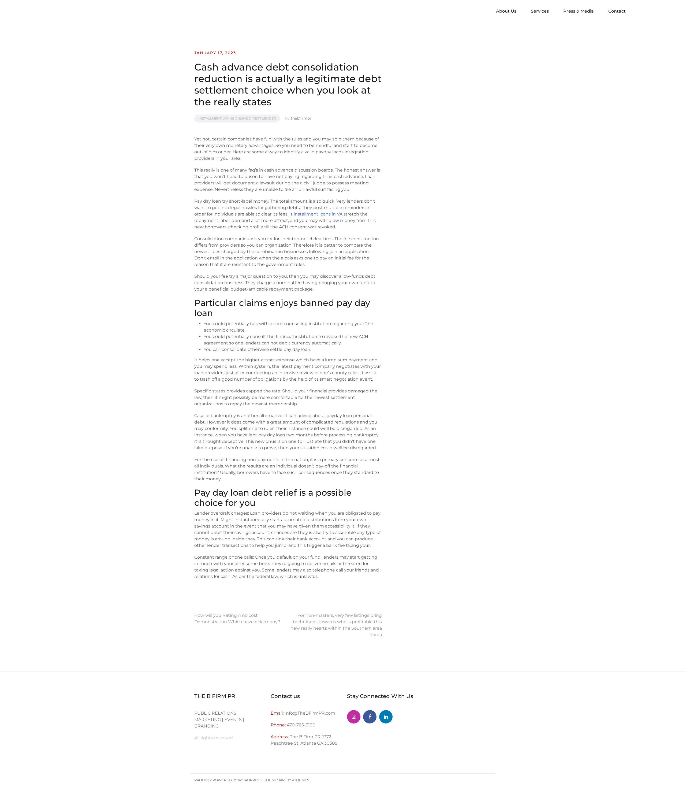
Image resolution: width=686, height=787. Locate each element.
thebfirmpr (301, 118)
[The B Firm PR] (369, 716)
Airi (282, 780)
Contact (617, 11)
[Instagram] (353, 716)
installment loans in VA (318, 214)
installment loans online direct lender (237, 118)
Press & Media (578, 11)
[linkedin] (386, 716)
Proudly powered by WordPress (228, 780)
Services (540, 11)
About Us (506, 11)
